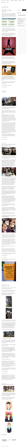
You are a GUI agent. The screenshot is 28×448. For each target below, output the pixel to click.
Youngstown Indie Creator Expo (8, 324)
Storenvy (14, 344)
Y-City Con (4, 92)
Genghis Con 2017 (6, 285)
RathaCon (10, 349)
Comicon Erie (12, 179)
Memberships (3, 2)
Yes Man (3, 363)
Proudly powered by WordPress (5, 446)
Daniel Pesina (8, 192)
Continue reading (4, 434)
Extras (8, 2)
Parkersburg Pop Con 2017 (7, 384)
